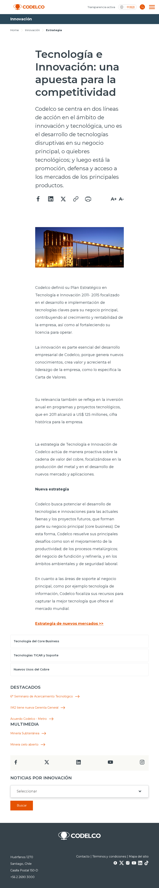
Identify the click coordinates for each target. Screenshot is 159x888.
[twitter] (46, 764)
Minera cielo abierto (24, 744)
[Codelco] (29, 7)
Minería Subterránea (24, 733)
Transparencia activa (101, 7)
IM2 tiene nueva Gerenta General (34, 707)
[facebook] (15, 763)
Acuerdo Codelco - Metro (28, 719)
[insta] (142, 763)
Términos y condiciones (109, 856)
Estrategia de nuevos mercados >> (69, 623)
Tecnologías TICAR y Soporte (36, 655)
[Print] (88, 199)
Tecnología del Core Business (36, 641)
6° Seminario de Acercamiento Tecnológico (41, 696)
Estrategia (54, 30)
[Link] (75, 199)
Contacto (83, 856)
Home (14, 30)
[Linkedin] (51, 199)
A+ (114, 199)
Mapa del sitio (139, 856)
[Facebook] (38, 199)
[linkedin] (78, 763)
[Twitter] (63, 199)
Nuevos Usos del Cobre (31, 669)
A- (121, 199)
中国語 (131, 7)
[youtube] (110, 763)
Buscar (22, 805)
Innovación (32, 30)
